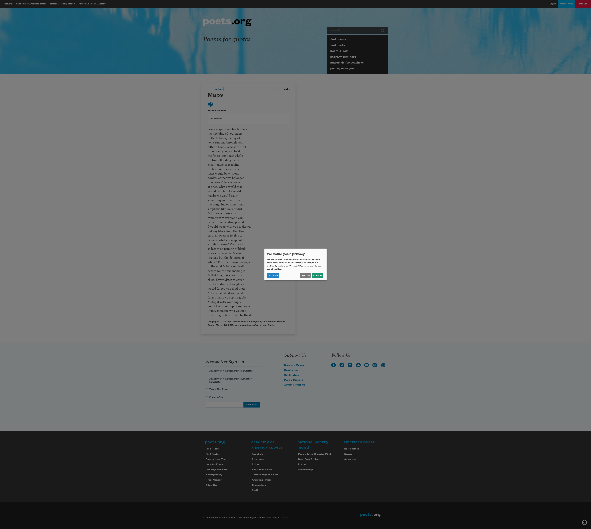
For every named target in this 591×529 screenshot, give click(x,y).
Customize (273, 275)
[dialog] (295, 264)
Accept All (317, 275)
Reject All (305, 275)
